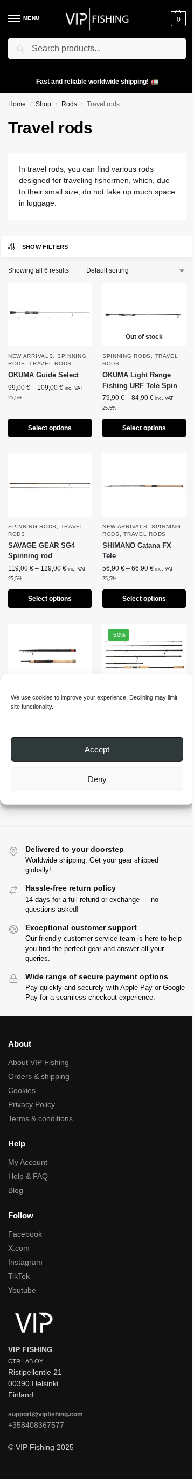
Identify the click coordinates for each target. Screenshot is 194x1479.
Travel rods (50, 364)
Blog (15, 1190)
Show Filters (45, 246)
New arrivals (30, 356)
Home (17, 104)
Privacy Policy (31, 1104)
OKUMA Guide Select (43, 375)
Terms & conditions (40, 1118)
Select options (50, 428)
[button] (177, 18)
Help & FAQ (28, 1176)
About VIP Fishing (38, 1062)
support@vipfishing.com (45, 1414)
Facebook (25, 1234)
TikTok (19, 1276)
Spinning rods (126, 356)
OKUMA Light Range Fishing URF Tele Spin (139, 380)
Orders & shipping (39, 1076)
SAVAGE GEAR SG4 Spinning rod (41, 550)
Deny (97, 779)
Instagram (25, 1262)
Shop (43, 104)
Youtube (22, 1290)
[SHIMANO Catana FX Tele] (144, 484)
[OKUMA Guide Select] (50, 314)
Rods (69, 104)
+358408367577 (36, 1425)
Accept (97, 749)
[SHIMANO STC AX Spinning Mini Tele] (50, 655)
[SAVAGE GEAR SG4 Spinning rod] (50, 484)
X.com (19, 1248)
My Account (27, 1162)
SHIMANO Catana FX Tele (136, 550)
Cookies (22, 1090)
